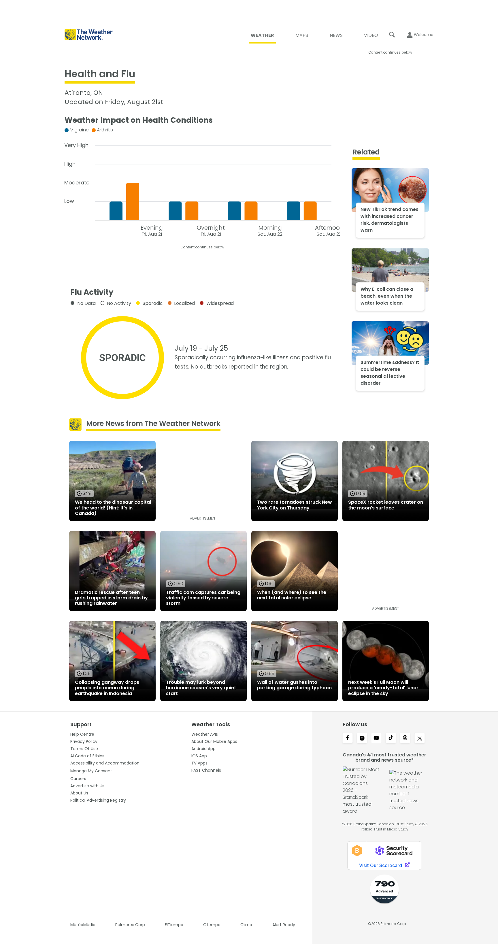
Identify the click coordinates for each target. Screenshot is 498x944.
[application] (202, 180)
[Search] (392, 34)
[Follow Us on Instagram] (362, 738)
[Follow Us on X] (419, 738)
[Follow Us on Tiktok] (391, 738)
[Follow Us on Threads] (405, 738)
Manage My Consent (91, 770)
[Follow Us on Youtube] (376, 738)
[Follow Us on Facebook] (347, 738)
